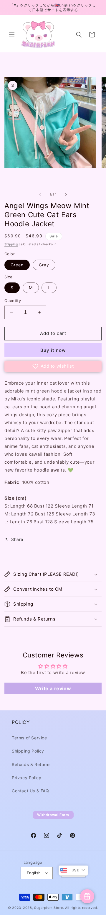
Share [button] (17, 539)
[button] (11, 34)
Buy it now (53, 350)
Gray (44, 264)
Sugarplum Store (48, 908)
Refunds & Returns (31, 764)
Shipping (11, 244)
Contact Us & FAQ (30, 790)
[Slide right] (65, 194)
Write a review (53, 688)
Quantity (12, 300)
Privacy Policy (26, 777)
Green (17, 264)
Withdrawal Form (53, 815)
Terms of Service (29, 737)
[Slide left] (40, 194)
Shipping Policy (28, 750)
